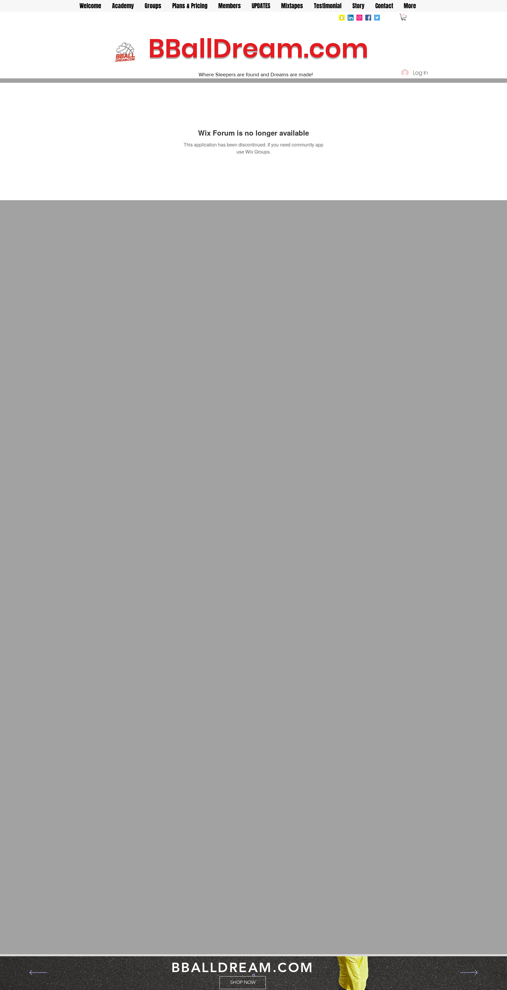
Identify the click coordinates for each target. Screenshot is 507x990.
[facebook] (368, 18)
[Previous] (38, 973)
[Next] (469, 973)
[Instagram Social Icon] (359, 18)
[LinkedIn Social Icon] (351, 18)
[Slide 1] (253, 975)
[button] (404, 17)
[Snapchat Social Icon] (342, 18)
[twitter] (377, 18)
